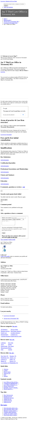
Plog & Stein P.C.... (8, 389)
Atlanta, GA (13, 357)
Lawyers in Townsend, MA (10, 23)
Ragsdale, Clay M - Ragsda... (11, 387)
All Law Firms (14, 329)
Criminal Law (14, 334)
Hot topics (4, 405)
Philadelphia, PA (14, 363)
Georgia (10, 349)
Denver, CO (13, 361)
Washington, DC (5, 357)
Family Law (4, 333)
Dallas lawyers (7, 402)
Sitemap (6, 376)
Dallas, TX (12, 359)
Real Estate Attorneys (16, 331)
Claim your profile (5, 256)
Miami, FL (3, 361)
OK (23, 114)
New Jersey (11, 346)
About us (6, 369)
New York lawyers (8, 395)
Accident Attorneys (15, 333)
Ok (2, 210)
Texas (2, 344)
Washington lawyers (9, 398)
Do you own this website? (8, 114)
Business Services (5, 331)
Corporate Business (5, 336)
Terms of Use (7, 373)
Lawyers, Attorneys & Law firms (9, 1)
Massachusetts (7, 20)
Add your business (8, 7)
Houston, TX (13, 356)
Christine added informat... (10, 412)
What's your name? (6, 217)
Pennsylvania (4, 346)
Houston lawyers (8, 396)
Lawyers (3, 72)
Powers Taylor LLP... (9, 386)
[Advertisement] (14, 40)
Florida (10, 344)
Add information (5, 160)
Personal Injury (4, 334)
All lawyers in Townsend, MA (11, 21)
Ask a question (4, 239)
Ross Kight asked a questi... (10, 415)
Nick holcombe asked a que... (11, 408)
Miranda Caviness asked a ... (11, 410)
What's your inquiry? (7, 219)
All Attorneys (4, 329)
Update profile (11, 239)
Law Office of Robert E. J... (10, 385)
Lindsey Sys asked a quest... (10, 413)
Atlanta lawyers (7, 399)
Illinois (9, 348)
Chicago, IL (4, 359)
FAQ (5, 374)
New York (10, 342)
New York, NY (4, 356)
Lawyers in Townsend (6, 134)
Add (24, 187)
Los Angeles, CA (5, 363)
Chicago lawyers (8, 400)
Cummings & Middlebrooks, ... (11, 383)
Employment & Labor (16, 336)
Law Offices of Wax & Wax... (11, 382)
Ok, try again (4, 199)
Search (6, 5)
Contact (6, 370)
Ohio (2, 349)
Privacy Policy (7, 372)
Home (5, 18)
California (3, 342)
